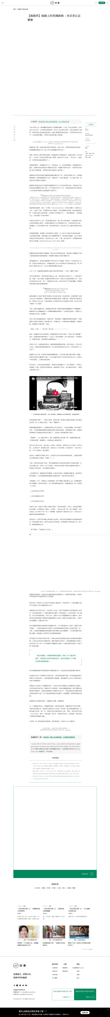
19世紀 (86, 153)
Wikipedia (67, 730)
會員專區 (65, 968)
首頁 (14, 9)
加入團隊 (54, 978)
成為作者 (54, 974)
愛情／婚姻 (88, 157)
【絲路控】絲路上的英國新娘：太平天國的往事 (53, 122)
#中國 (53, 888)
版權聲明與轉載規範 (19, 990)
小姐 (89, 155)
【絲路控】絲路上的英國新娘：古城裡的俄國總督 (59, 737)
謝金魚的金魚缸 (89, 135)
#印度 (48, 888)
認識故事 (54, 968)
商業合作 (54, 971)
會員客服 (65, 971)
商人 (92, 155)
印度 (93, 153)
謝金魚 (86, 130)
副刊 (78, 978)
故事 (86, 148)
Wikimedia (97, 591)
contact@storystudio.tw (28, 992)
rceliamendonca (58, 143)
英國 (90, 153)
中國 (86, 155)
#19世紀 (37, 888)
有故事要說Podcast (78, 968)
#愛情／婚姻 (71, 888)
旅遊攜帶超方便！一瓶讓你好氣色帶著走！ (54, 944)
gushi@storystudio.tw (26, 994)
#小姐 (59, 888)
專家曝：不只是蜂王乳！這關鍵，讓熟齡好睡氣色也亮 (28, 944)
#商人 (64, 888)
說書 (78, 974)
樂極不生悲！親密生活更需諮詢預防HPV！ (79, 944)
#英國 (43, 888)
